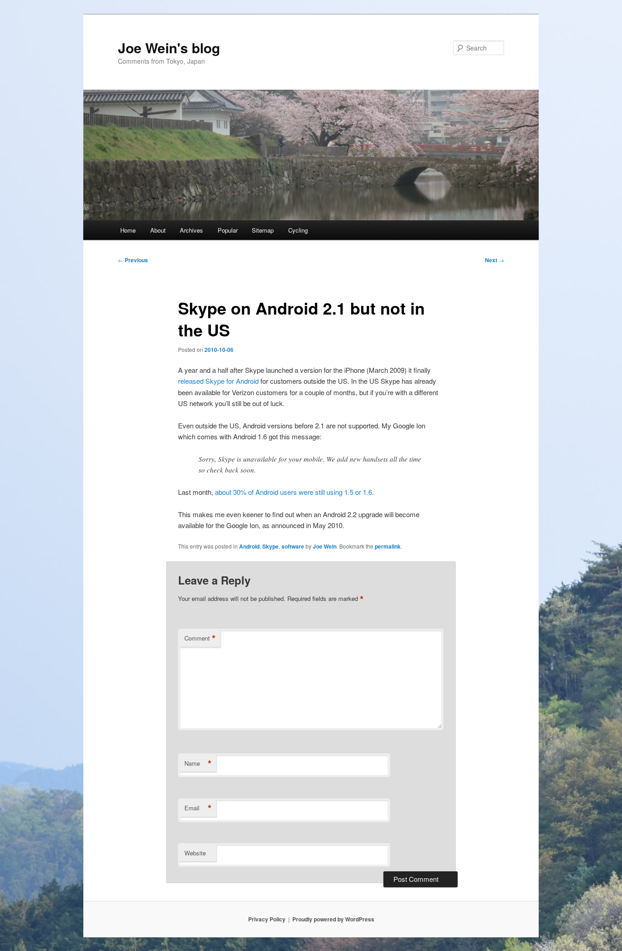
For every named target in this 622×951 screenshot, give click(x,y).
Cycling (298, 230)
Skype (270, 546)
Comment (200, 638)
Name (198, 763)
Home (128, 230)
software (292, 546)
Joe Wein (324, 546)
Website (195, 853)
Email (198, 808)
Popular (228, 230)
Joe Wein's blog (169, 47)
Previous (133, 260)
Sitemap (263, 230)
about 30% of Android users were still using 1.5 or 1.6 (293, 492)
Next (494, 260)
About (158, 230)
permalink (388, 546)
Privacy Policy (267, 919)
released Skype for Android (218, 381)
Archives (191, 230)
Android (249, 546)
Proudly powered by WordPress (333, 919)
